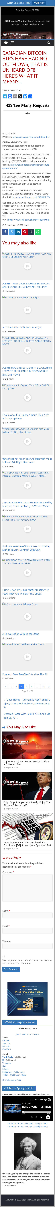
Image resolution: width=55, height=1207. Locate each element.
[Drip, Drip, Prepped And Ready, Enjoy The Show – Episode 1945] (27, 774)
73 (43, 686)
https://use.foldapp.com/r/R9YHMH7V (31, 197)
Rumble (5, 1040)
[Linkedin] (18, 232)
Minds (5, 1069)
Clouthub (6, 1049)
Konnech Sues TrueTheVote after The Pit (25, 674)
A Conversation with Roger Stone (20, 633)
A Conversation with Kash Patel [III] (22, 327)
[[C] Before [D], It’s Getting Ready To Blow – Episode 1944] (27, 733)
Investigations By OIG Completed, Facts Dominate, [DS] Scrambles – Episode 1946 (27, 844)
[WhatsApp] (38, 232)
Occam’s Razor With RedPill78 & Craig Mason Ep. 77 (27, 715)
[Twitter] (12, 232)
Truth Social (7, 1057)
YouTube (6, 1043)
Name (6, 910)
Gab (4, 1066)
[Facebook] (5, 232)
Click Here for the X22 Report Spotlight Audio (27, 1123)
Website (6, 941)
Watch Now (39, 3)
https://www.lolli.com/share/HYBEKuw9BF (29, 219)
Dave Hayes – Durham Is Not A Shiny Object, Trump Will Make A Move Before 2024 (27, 703)
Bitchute (6, 1046)
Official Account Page (11, 1080)
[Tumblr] (31, 232)
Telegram (6, 1063)
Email (6, 926)
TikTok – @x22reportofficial (14, 1075)
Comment (8, 872)
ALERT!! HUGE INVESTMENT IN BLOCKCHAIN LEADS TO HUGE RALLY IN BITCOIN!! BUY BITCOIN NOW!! (27, 371)
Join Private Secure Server (27, 1034)
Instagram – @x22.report (13, 1072)
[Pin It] (25, 232)
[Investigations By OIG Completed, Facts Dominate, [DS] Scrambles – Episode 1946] (27, 815)
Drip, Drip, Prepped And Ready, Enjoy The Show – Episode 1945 (27, 804)
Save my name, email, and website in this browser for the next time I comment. (27, 962)
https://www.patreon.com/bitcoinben (31, 137)
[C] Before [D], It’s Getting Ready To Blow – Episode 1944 (26, 763)
